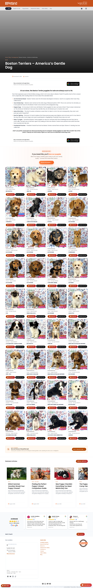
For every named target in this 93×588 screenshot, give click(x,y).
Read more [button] (28, 527)
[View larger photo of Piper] (44, 260)
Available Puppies (44, 542)
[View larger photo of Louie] (44, 321)
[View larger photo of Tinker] (86, 412)
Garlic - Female (32, 433)
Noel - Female (11, 311)
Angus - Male (53, 403)
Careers (42, 551)
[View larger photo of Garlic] (44, 412)
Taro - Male (52, 433)
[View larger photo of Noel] (23, 290)
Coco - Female (74, 372)
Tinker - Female (74, 433)
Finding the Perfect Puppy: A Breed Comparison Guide (39, 486)
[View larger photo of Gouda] (86, 382)
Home (6, 57)
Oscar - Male (11, 281)
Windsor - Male (11, 342)
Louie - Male (32, 342)
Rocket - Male (32, 250)
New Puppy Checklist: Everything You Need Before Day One (64, 486)
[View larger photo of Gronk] (44, 199)
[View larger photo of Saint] (44, 168)
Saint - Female (32, 189)
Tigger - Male (11, 372)
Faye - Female (53, 281)
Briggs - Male (53, 250)
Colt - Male (10, 189)
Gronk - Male (32, 220)
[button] (10, 168)
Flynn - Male (52, 372)
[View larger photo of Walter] (44, 382)
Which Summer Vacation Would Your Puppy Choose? (16, 486)
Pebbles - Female (12, 403)
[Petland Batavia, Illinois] (11, 3)
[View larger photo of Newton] (65, 199)
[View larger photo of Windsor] (23, 321)
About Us (42, 546)
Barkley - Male (53, 189)
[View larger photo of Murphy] (86, 260)
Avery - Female (32, 372)
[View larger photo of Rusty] (86, 199)
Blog (51, 8)
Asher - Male (53, 311)
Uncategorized (15, 57)
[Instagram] (13, 576)
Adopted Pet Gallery (35, 8)
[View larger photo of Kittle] (86, 168)
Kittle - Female (73, 189)
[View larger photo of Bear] (23, 199)
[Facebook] (8, 576)
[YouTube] (10, 576)
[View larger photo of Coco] (86, 351)
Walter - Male (32, 403)
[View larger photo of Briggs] (65, 229)
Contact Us (43, 549)
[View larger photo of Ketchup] (23, 412)
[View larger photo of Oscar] (23, 260)
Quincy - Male (73, 311)
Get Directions (11, 553)
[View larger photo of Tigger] (23, 351)
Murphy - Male (73, 281)
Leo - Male (72, 250)
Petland (37, 481)
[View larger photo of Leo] (86, 229)
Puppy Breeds (25, 8)
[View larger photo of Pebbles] (23, 382)
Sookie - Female (53, 342)
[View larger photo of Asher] (65, 290)
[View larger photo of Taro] (65, 412)
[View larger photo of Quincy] (86, 290)
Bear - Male (10, 220)
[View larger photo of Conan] (86, 321)
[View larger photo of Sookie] (65, 321)
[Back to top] (86, 534)
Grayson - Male (11, 250)
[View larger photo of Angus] (65, 382)
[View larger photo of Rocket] (44, 229)
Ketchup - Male (11, 433)
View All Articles (82, 461)
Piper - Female (32, 281)
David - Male (32, 311)
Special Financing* (44, 544)
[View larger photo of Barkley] (65, 168)
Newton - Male (53, 220)
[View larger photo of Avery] (44, 351)
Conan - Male (73, 342)
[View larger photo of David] (44, 290)
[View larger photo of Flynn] (65, 351)
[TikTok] (15, 576)
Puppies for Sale (16, 8)
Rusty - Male (73, 220)
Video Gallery (45, 8)
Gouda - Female (74, 403)
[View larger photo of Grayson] (23, 229)
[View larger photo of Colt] (23, 168)
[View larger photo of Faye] (65, 260)
